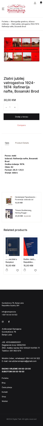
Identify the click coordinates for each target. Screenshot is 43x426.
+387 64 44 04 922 (9, 315)
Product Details (22, 143)
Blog (3, 383)
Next (36, 257)
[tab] (7, 143)
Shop (4, 397)
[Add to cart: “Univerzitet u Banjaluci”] (7, 270)
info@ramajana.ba (9, 312)
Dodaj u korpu (21, 117)
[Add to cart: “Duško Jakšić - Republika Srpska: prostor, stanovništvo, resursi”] (25, 270)
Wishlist (5, 401)
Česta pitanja (7, 387)
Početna (5, 21)
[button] (35, 3)
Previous (6, 257)
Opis (7, 143)
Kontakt (5, 392)
